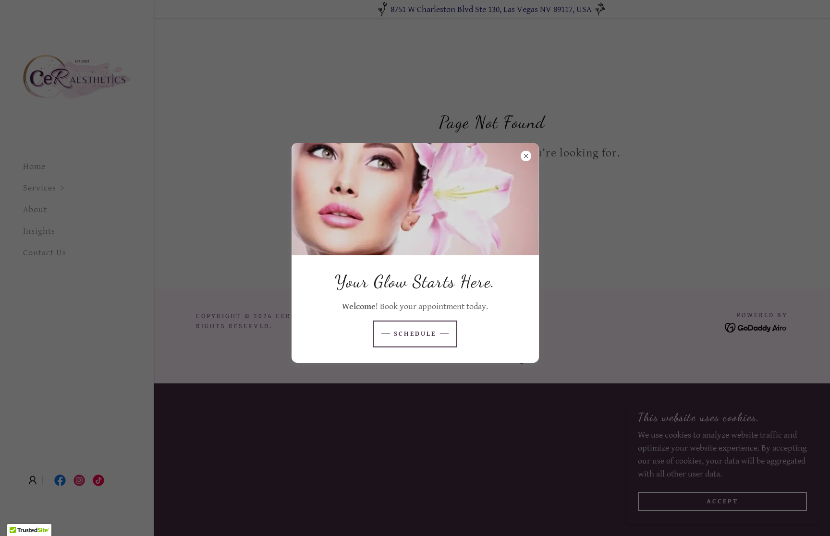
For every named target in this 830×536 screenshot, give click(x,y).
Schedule (415, 334)
